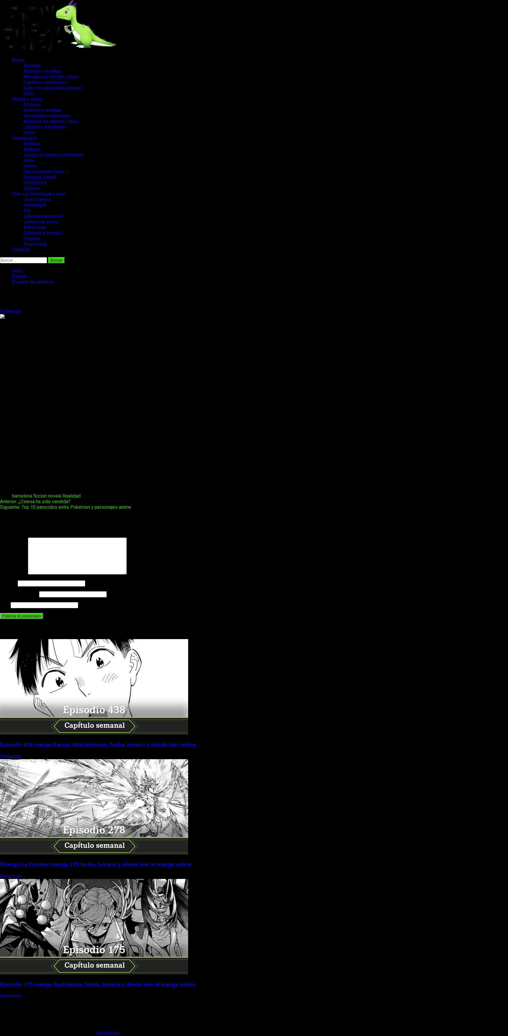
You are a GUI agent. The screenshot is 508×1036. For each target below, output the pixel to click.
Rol (27, 210)
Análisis (32, 149)
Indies (30, 166)
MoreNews (107, 1033)
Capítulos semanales (45, 82)
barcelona (22, 496)
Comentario (13, 573)
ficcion (40, 496)
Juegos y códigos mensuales (54, 155)
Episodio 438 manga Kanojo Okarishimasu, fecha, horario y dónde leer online (98, 745)
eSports (32, 188)
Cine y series (37, 199)
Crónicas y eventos (43, 233)
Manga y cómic (27, 99)
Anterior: (35, 501)
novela (54, 496)
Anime (18, 60)
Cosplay (32, 238)
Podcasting (35, 244)
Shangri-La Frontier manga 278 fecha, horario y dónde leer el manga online (95, 864)
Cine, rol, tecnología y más (38, 194)
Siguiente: (65, 507)
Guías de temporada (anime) (52, 88)
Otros (29, 93)
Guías (29, 160)
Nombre (8, 583)
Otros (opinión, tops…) (46, 171)
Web (4, 605)
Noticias (32, 65)
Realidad (72, 496)
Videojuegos (25, 138)
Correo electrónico (19, 594)
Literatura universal (43, 216)
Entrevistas (35, 227)
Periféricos (35, 183)
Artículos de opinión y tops (51, 77)
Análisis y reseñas (42, 71)
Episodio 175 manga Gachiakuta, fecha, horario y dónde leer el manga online (97, 984)
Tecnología (35, 205)
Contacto (21, 249)
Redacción (11, 311)
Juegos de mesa (41, 222)
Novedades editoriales (47, 116)
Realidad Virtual (40, 177)
